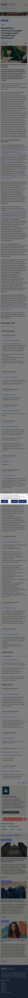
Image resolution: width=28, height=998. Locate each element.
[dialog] (14, 499)
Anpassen (4, 501)
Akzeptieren (22, 501)
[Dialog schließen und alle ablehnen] (27, 495)
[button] (26, 6)
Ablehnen (14, 501)
